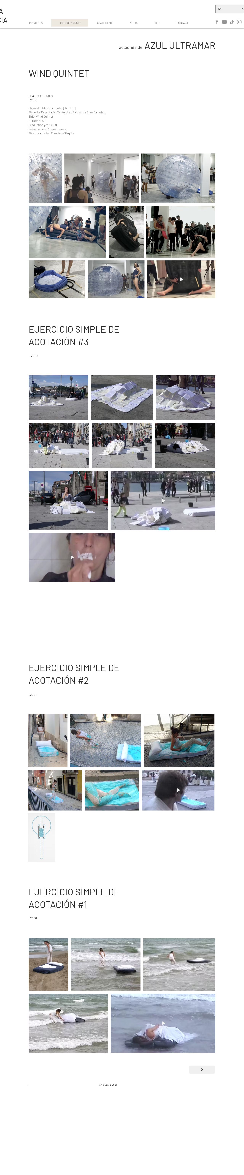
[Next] (202, 1070)
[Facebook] (217, 22)
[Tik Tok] (232, 22)
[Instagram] (239, 22)
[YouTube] (224, 22)
